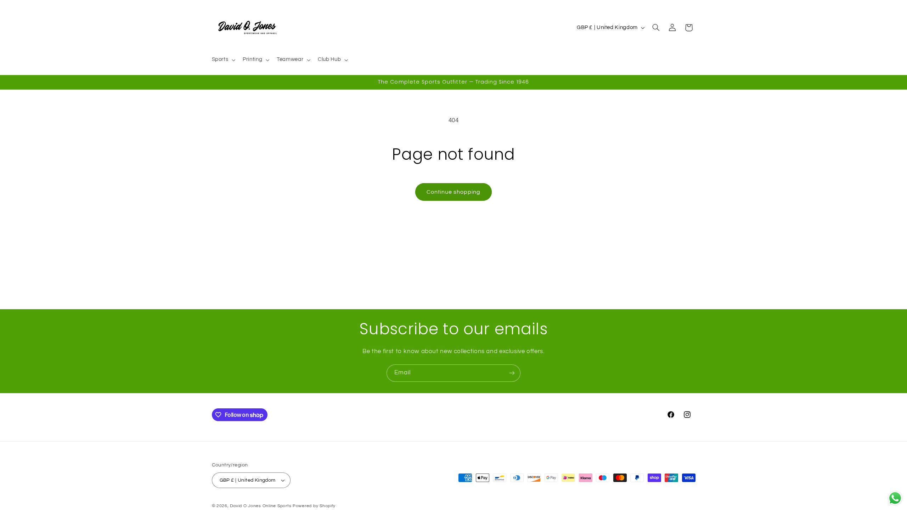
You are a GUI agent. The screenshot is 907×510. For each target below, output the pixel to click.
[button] (222, 60)
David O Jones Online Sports (260, 506)
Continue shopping (454, 192)
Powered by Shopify (314, 506)
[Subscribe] (512, 373)
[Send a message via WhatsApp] (895, 498)
